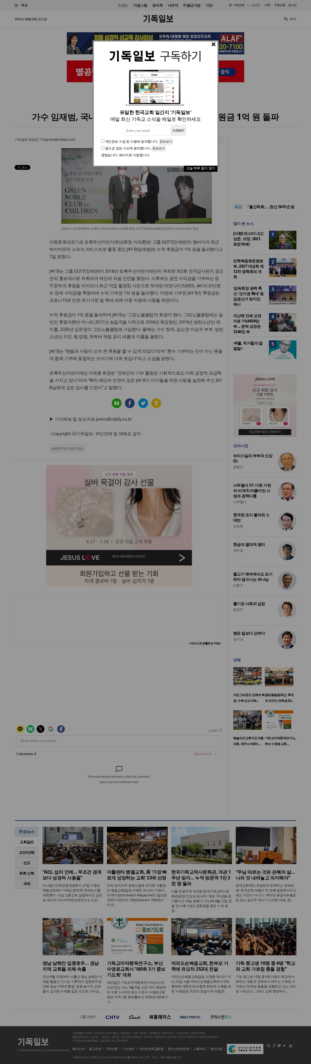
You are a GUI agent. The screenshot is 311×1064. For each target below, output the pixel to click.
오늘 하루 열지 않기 (200, 168)
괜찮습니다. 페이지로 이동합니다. (125, 155)
